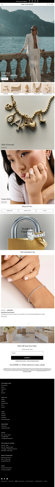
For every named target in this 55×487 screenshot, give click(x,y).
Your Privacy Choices (20, 481)
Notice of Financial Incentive (33, 361)
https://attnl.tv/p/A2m (27, 371)
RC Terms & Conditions (6, 469)
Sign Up (25, 1)
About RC (3, 401)
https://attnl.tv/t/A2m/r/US (41, 370)
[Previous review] (26, 323)
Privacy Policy (11, 481)
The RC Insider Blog (5, 419)
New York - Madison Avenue (7, 447)
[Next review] (29, 323)
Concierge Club (4, 403)
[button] (47, 4)
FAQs (2, 391)
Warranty (3, 392)
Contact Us (3, 389)
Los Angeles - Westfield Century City (9, 448)
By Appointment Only (5, 461)
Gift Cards (3, 415)
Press (2, 405)
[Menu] (2, 4)
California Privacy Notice (20, 361)
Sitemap (45, 481)
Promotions (3, 417)
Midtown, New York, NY (6, 457)
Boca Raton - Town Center (6, 450)
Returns (3, 387)
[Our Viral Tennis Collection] (27, 44)
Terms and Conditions (29, 481)
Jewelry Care (4, 426)
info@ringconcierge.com (7, 438)
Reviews (3, 407)
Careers (3, 399)
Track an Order (4, 385)
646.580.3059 (5, 436)
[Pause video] (52, 80)
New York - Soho (4, 445)
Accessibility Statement (39, 481)
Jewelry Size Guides (5, 428)
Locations (3, 413)
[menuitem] (27, 385)
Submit (27, 358)
